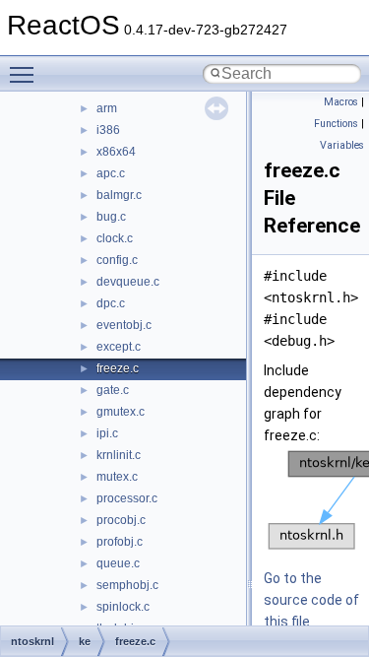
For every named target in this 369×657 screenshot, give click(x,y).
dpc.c (110, 303)
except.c (118, 347)
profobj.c (119, 542)
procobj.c (121, 520)
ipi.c (107, 433)
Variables (342, 145)
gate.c (112, 390)
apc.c (110, 173)
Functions (336, 123)
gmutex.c (120, 412)
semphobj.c (127, 585)
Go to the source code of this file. (311, 599)
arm (106, 108)
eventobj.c (124, 325)
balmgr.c (119, 195)
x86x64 (116, 152)
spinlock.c (123, 607)
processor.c (126, 498)
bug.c (111, 217)
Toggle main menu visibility (25, 74)
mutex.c (117, 477)
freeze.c (117, 368)
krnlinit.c (118, 455)
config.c (117, 260)
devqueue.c (127, 282)
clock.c (114, 238)
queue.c (118, 563)
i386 (108, 130)
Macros (341, 102)
